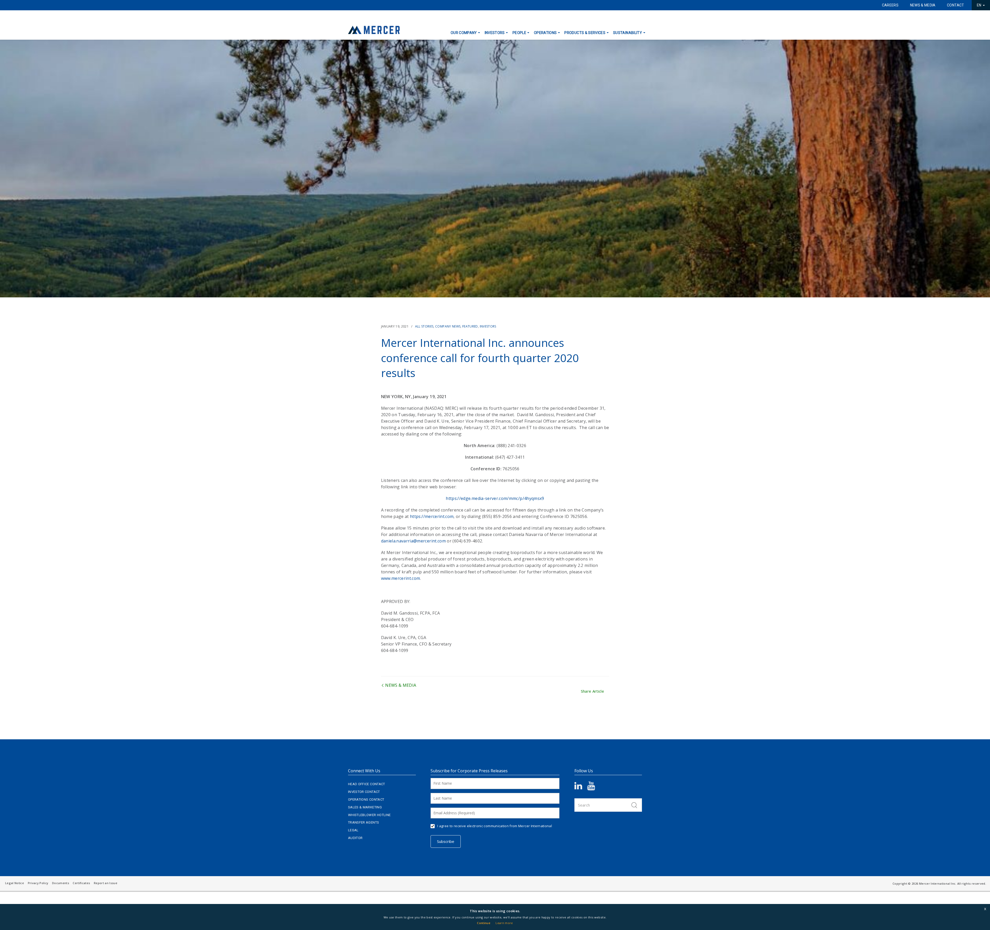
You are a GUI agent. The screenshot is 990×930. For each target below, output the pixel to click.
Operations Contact (366, 799)
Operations (545, 33)
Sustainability (627, 33)
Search (634, 805)
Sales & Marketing (365, 807)
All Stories (424, 326)
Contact (955, 5)
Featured (470, 326)
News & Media (923, 5)
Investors (495, 33)
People (519, 33)
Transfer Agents (363, 822)
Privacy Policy (38, 883)
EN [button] (979, 5)
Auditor (355, 838)
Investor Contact (364, 792)
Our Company (464, 33)
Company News (447, 326)
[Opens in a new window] (580, 787)
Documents (60, 883)
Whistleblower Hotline (369, 815)
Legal (353, 830)
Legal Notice (14, 883)
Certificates (81, 883)
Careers (890, 5)
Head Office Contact (366, 784)
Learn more (504, 923)
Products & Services (584, 33)
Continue (483, 923)
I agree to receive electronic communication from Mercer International (494, 826)
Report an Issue (105, 883)
